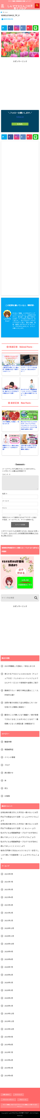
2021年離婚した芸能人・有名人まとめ (11, 422)
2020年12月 (9, 928)
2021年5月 (8, 890)
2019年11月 (9, 1021)
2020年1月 (8, 1006)
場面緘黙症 (8, 750)
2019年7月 (8, 1052)
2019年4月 (8, 1076)
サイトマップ (18, 1094)
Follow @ (20, 117)
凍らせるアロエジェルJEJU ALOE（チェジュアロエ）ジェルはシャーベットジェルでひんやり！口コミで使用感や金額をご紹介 (29, 425)
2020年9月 (8, 952)
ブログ (7, 765)
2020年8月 (8, 959)
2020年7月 (8, 967)
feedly (21, 124)
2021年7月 (8, 882)
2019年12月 (9, 1014)
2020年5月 (8, 983)
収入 (6, 788)
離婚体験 (8, 742)
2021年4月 (8, 897)
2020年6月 (8, 975)
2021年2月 (8, 913)
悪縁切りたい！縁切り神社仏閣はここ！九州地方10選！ (11, 447)
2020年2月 (8, 998)
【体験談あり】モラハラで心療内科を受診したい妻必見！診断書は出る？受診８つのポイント (11, 368)
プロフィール (22, 1099)
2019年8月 (8, 1045)
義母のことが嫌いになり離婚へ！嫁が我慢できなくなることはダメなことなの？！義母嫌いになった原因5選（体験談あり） (21, 719)
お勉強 (7, 796)
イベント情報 (9, 757)
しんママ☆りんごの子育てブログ (20, 7)
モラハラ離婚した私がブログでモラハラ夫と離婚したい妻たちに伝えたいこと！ (20, 1105)
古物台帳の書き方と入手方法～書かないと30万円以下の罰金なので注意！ (11, 391)
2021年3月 (8, 905)
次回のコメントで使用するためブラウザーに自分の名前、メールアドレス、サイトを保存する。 (19, 519)
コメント (6, 474)
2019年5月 (8, 1068)
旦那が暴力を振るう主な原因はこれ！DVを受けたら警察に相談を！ (29, 447)
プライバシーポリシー (8, 1099)
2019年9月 (8, 1037)
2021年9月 (8, 874)
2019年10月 (9, 1029)
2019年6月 (8, 1060)
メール (5, 501)
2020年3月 (8, 990)
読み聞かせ (8, 773)
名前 (4, 494)
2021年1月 (8, 921)
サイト (4, 508)
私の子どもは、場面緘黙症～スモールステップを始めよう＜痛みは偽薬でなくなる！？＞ (29, 392)
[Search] (35, 598)
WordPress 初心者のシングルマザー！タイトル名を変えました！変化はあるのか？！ (29, 368)
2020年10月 (9, 944)
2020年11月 (9, 936)
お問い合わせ (6, 1094)
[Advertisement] (20, 89)
